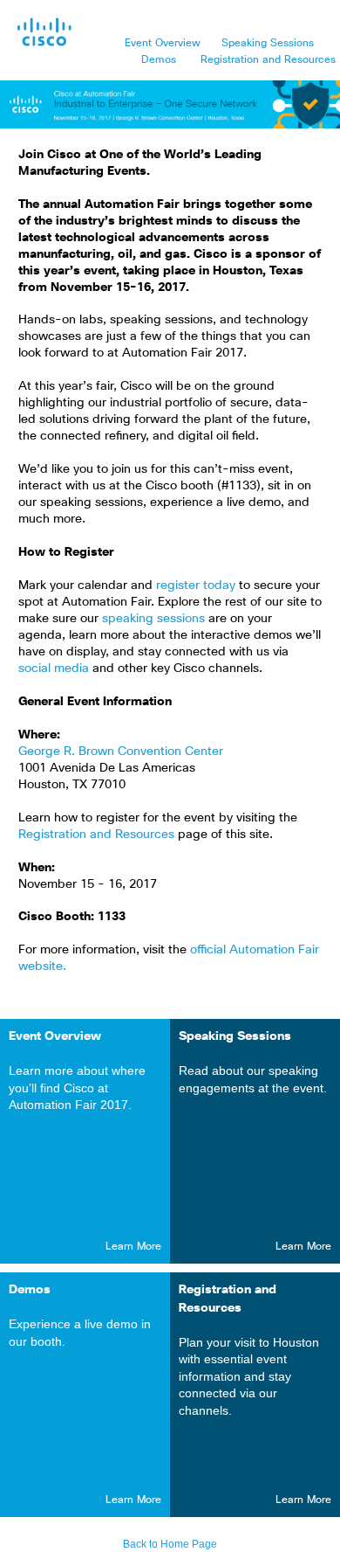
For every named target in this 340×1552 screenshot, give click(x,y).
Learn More (133, 1247)
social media (55, 668)
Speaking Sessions (269, 43)
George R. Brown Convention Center (120, 751)
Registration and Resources (268, 60)
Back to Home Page (170, 1544)
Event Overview (163, 43)
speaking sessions (155, 619)
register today (197, 585)
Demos (160, 60)
